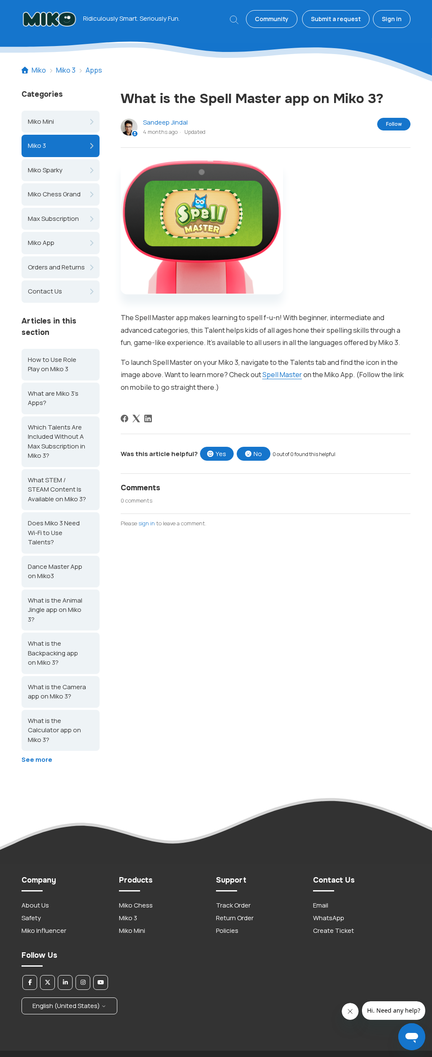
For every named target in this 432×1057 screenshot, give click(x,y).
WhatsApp (328, 917)
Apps (94, 70)
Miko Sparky (45, 170)
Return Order (235, 917)
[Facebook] (124, 418)
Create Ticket (333, 930)
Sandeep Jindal (165, 122)
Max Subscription (53, 218)
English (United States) (66, 1005)
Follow (394, 124)
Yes (221, 453)
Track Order (233, 905)
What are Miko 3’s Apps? (53, 398)
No (258, 453)
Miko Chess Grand (54, 194)
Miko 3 (66, 70)
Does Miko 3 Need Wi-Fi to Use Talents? (54, 532)
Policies (227, 930)
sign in (146, 523)
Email (320, 905)
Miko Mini (41, 121)
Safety (31, 917)
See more (37, 759)
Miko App (41, 242)
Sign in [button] (392, 19)
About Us (35, 905)
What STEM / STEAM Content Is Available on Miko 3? (57, 489)
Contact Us (45, 291)
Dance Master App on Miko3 (55, 571)
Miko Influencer (44, 930)
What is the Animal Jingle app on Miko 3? (55, 610)
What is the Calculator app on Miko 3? (54, 730)
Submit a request (336, 19)
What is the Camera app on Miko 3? (57, 691)
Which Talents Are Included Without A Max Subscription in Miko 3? (56, 441)
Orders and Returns (56, 267)
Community (272, 19)
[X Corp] (136, 418)
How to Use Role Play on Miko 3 (52, 364)
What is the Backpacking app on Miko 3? (53, 653)
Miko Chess (136, 905)
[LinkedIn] (148, 418)
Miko (39, 70)
